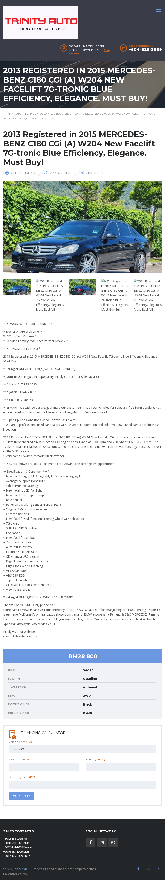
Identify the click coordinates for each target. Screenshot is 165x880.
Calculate (21, 796)
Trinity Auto (20, 869)
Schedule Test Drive (23, 173)
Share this (92, 173)
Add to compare (61, 173)
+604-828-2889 (145, 49)
